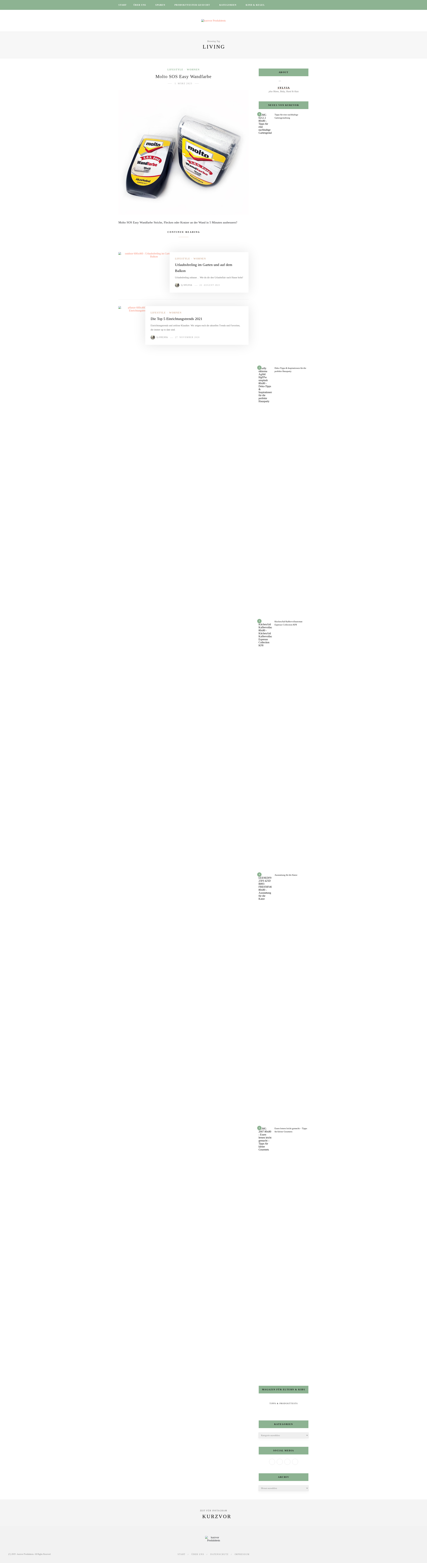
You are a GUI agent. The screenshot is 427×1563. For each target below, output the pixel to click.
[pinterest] (291, 5)
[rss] (299, 5)
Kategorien (228, 5)
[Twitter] (280, 1462)
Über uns (139, 5)
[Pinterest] (295, 1462)
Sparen (160, 5)
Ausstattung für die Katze (286, 875)
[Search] (308, 5)
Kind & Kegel (255, 5)
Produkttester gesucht (192, 5)
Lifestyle (175, 69)
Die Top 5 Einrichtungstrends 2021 (176, 319)
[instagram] (286, 5)
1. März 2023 (183, 83)
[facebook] (278, 5)
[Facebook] (272, 1462)
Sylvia (188, 285)
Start (122, 5)
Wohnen (193, 69)
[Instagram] (287, 1462)
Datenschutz (219, 1554)
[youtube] (295, 5)
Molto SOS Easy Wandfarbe (183, 76)
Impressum (242, 1554)
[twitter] (282, 5)
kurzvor (216, 1516)
